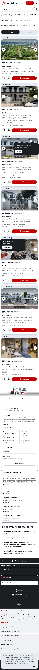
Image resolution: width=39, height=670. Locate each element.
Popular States (6, 640)
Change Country (6, 574)
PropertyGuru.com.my (7, 611)
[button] (2, 20)
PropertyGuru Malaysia (8, 627)
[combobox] (18, 9)
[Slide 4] (19, 104)
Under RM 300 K (17, 500)
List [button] (12, 32)
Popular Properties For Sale (10, 631)
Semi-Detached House (29, 480)
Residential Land (20, 481)
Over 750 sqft (6, 518)
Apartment (19, 480)
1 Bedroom (11, 509)
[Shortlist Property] (34, 42)
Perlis (4, 491)
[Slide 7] (23, 156)
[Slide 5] (20, 104)
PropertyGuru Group (8, 565)
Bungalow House (7, 481)
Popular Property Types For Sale (11, 649)
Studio (4, 509)
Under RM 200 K (7, 500)
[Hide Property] (30, 42)
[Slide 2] (16, 104)
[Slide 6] (22, 104)
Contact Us (5, 569)
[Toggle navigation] (36, 3)
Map (29, 32)
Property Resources (7, 644)
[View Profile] (19, 37)
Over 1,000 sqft (16, 518)
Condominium (11, 480)
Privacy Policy (27, 659)
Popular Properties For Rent (10, 636)
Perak (8, 491)
